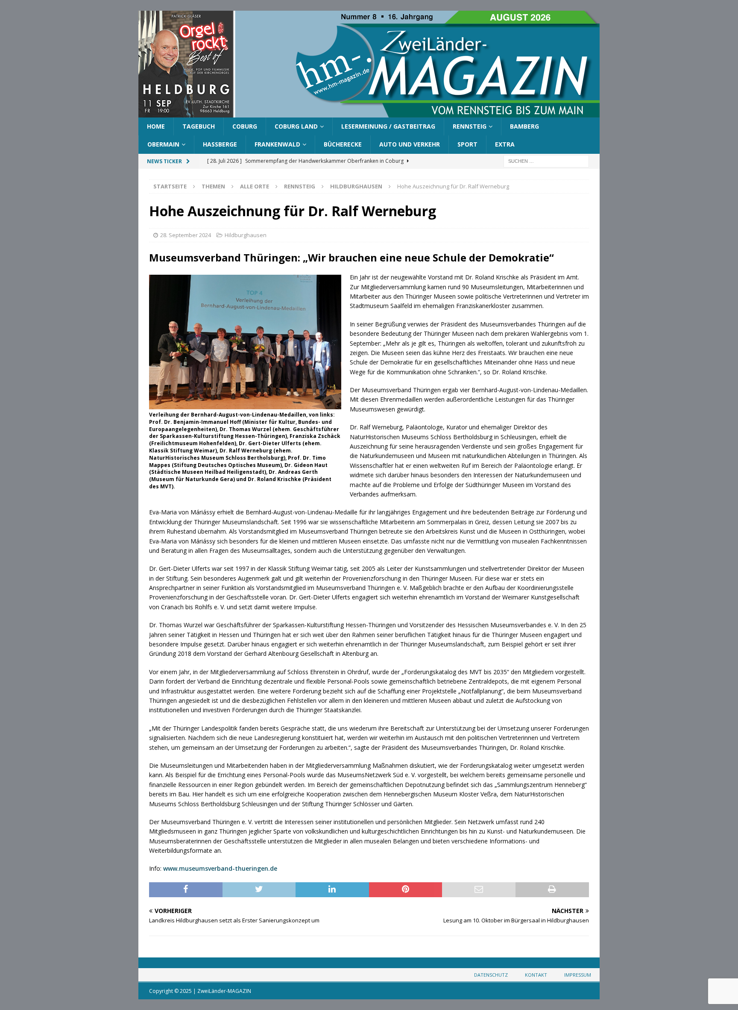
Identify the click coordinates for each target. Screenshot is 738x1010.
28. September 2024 (185, 235)
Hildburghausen (245, 235)
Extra (505, 144)
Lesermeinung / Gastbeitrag (388, 126)
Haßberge (220, 144)
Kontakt (536, 975)
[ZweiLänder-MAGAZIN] (369, 113)
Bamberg (524, 126)
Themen (213, 186)
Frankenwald (277, 144)
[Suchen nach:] (546, 160)
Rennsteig (469, 126)
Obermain (163, 144)
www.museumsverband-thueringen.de (220, 868)
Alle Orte (254, 186)
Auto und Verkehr (409, 144)
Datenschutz (491, 975)
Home (156, 126)
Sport (467, 144)
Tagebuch (198, 126)
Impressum (577, 975)
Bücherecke (343, 144)
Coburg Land (296, 126)
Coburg (244, 126)
